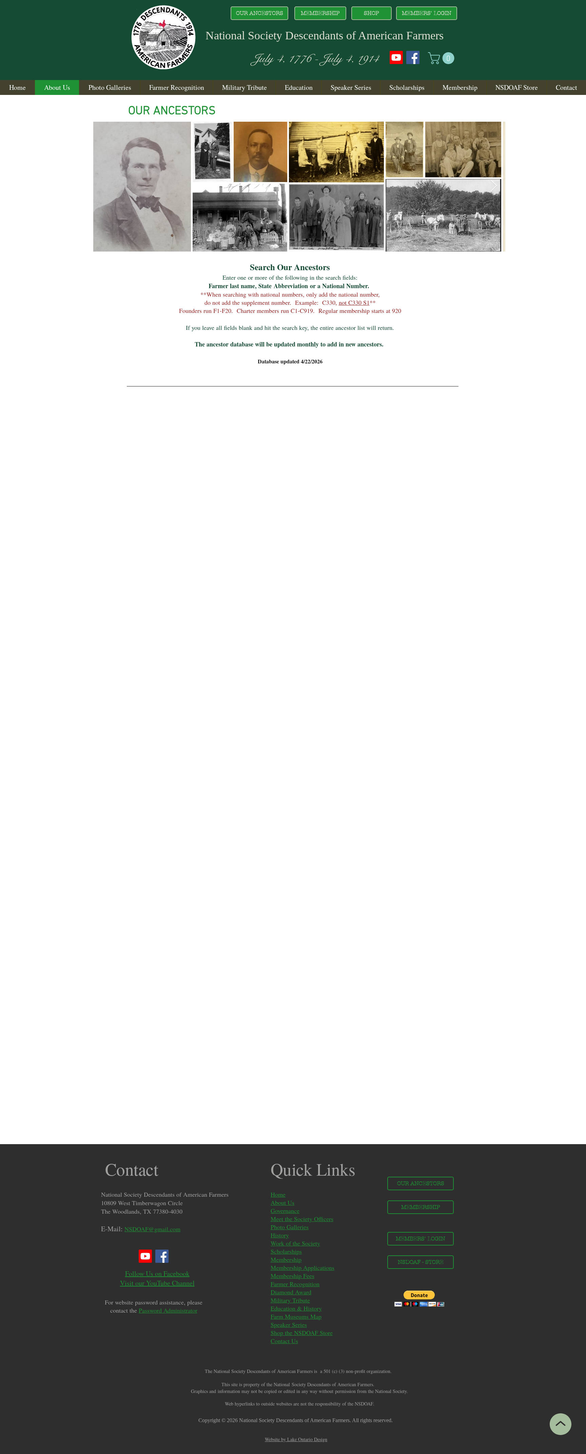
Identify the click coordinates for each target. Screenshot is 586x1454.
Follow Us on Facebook (157, 1273)
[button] (442, 58)
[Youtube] (396, 57)
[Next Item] (493, 186)
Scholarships (286, 1251)
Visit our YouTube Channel (157, 1283)
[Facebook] (412, 57)
